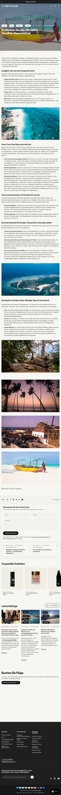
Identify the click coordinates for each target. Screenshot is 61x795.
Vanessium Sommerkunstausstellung (23, 735)
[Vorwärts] (59, 2)
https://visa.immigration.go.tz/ (13, 316)
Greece (25, 612)
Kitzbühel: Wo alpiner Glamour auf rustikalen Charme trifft (48, 631)
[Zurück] (2, 2)
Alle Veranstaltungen (22, 746)
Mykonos (26, 615)
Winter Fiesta (20, 742)
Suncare (26, 622)
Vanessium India (36, 750)
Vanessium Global (36, 752)
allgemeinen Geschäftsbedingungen (40, 537)
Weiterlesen (4, 652)
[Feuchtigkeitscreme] (36, 578)
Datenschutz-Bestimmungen (5, 747)
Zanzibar (28, 25)
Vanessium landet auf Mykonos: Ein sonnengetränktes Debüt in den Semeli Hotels (29, 632)
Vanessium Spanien (37, 736)
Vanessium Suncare (7, 591)
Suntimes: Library (5, 735)
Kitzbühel (46, 615)
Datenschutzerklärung (26, 792)
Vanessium (19, 25)
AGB (32, 792)
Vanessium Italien (36, 738)
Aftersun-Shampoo (8, 593)
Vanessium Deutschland (35, 741)
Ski (44, 619)
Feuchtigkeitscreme (31, 593)
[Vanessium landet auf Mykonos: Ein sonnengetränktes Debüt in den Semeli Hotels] (30, 617)
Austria (45, 612)
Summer (4, 25)
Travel (12, 25)
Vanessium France (36, 744)
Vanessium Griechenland (35, 747)
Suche (3, 737)
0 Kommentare (57, 499)
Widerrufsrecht (19, 792)
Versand (34, 792)
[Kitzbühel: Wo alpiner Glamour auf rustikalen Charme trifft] (50, 617)
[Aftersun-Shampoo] (12, 578)
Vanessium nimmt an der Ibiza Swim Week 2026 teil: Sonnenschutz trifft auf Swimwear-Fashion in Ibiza (10, 632)
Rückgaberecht (5, 741)
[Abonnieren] (32, 777)
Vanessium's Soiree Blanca (22, 739)
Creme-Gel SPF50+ (55, 593)
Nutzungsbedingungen (7, 739)
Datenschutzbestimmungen (9, 538)
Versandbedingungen (6, 744)
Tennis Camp (20, 744)
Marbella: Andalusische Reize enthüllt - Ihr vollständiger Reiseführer (15, 551)
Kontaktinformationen (40, 792)
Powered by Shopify (36, 790)
